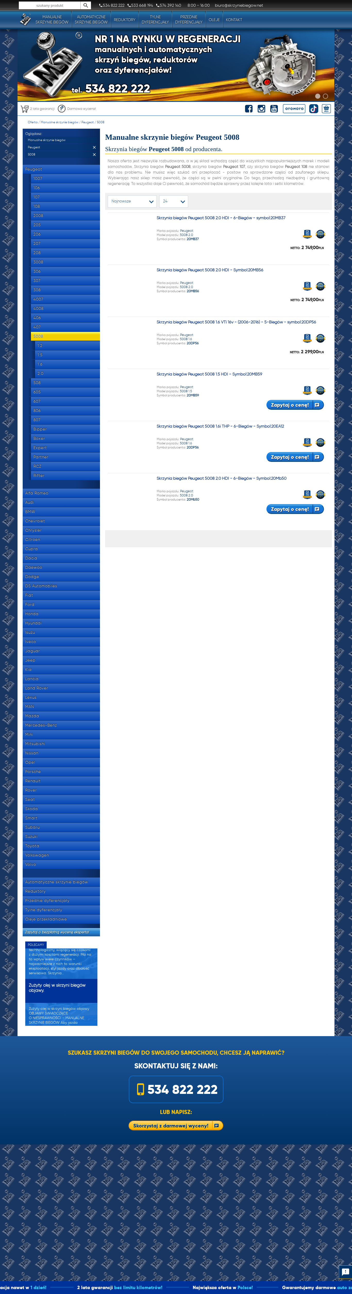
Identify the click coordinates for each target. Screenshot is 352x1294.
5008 (100, 122)
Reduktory (125, 20)
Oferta (33, 122)
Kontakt (234, 20)
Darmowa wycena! (81, 109)
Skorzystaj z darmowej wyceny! (170, 1125)
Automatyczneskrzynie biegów (91, 19)
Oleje (214, 20)
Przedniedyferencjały (189, 19)
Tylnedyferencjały (155, 19)
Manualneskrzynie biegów (52, 19)
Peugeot (87, 122)
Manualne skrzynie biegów (59, 122)
